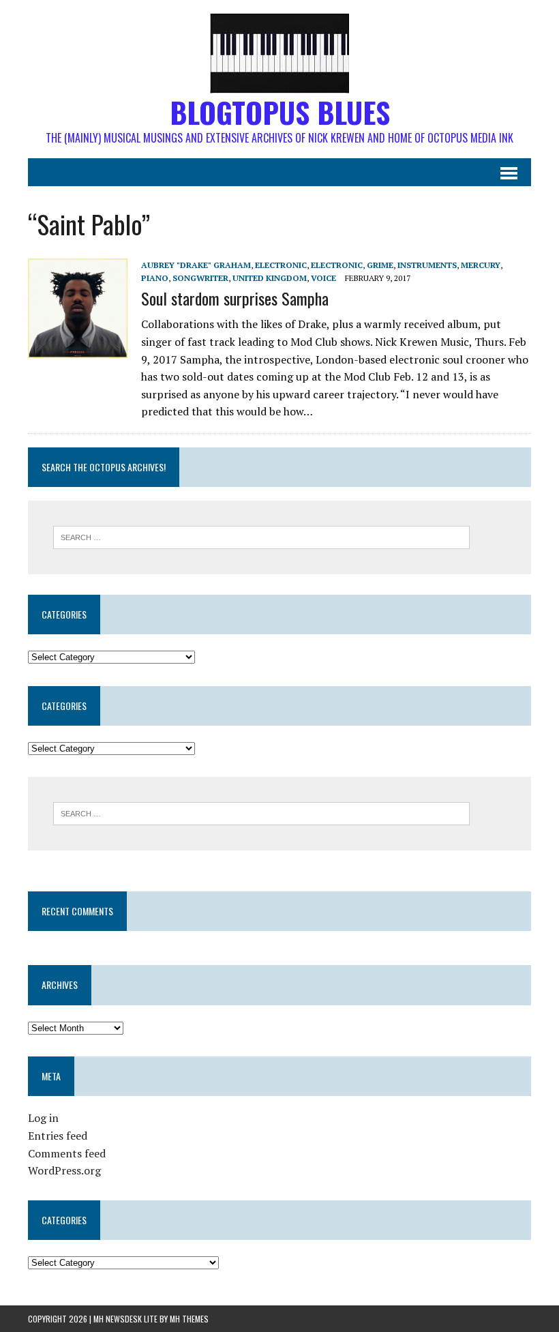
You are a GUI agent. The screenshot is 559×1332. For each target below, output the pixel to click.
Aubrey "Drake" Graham (196, 265)
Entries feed (57, 1135)
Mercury (480, 265)
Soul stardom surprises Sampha (235, 298)
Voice (323, 278)
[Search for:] (261, 536)
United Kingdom (269, 278)
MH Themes (189, 1318)
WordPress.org (64, 1170)
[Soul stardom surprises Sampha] (77, 348)
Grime (380, 265)
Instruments (427, 265)
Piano (154, 278)
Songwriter (200, 278)
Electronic (281, 265)
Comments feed (67, 1153)
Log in (43, 1117)
